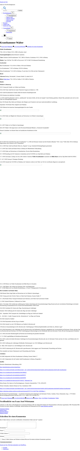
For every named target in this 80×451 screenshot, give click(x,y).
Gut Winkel (45, 398)
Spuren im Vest (4, 2)
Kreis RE (8, 21)
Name (2, 430)
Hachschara (9, 32)
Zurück (10, 38)
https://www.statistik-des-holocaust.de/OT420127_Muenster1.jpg (16, 380)
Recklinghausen (7, 13)
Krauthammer (51, 398)
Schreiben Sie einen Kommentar (35, 46)
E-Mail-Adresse (4, 433)
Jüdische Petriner (10, 18)
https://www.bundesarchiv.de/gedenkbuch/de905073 (13, 375)
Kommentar (3, 427)
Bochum (5, 23)
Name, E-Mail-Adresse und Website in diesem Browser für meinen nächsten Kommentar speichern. (26, 439)
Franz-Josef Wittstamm (6, 46)
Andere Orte (6, 24)
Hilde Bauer (7, 79)
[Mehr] (4, 35)
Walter (57, 398)
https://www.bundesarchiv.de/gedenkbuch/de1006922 (13, 372)
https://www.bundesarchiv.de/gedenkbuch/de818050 (13, 377)
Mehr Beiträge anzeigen (47, 406)
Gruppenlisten (6, 28)
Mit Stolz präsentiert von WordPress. (17, 445)
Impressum (6, 449)
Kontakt (5, 447)
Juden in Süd (9, 17)
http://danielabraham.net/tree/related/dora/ (10, 367)
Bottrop (36, 398)
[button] (4, 9)
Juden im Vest (9, 20)
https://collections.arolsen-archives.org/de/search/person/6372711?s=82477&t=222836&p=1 (22, 391)
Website (2, 436)
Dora (40, 398)
